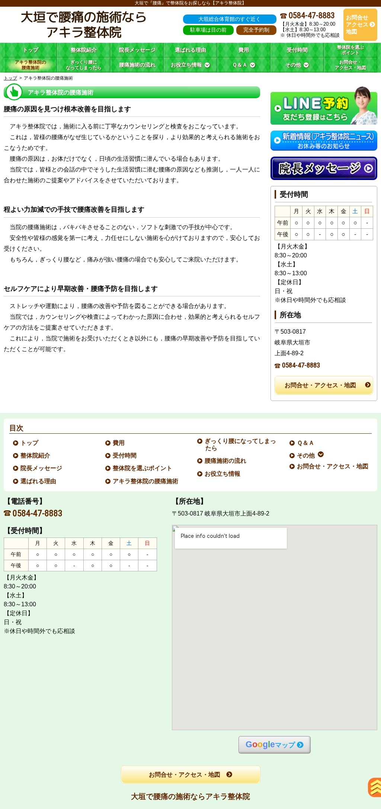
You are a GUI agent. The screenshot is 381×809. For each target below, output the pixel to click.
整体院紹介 (35, 455)
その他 (306, 455)
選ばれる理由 (38, 481)
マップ (270, 744)
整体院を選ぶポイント (142, 468)
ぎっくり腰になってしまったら (240, 444)
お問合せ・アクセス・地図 (320, 385)
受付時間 (125, 455)
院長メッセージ (41, 468)
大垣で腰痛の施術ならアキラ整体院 (190, 796)
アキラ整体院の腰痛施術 (145, 481)
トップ (30, 50)
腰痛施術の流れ (225, 461)
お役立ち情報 (222, 474)
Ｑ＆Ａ (306, 443)
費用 (119, 443)
